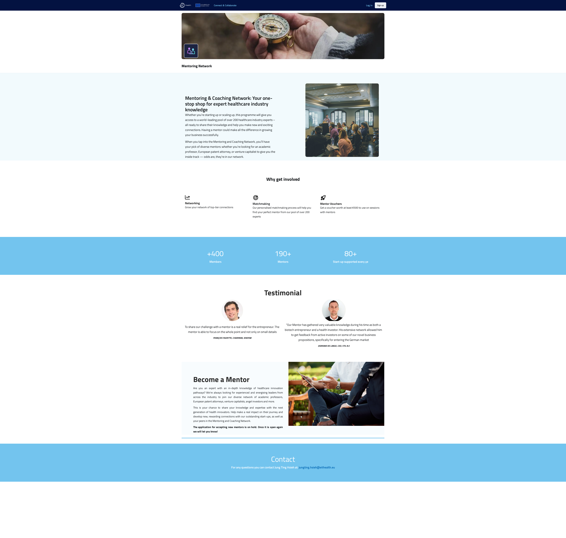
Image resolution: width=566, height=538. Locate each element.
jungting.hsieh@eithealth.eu (317, 467)
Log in (369, 5)
